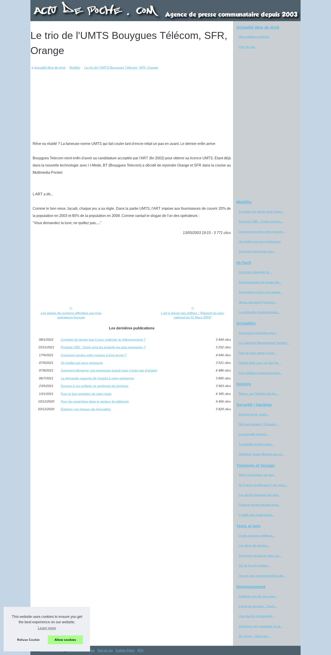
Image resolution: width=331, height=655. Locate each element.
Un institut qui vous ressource (82, 362)
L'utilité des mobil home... (257, 515)
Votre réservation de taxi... (257, 475)
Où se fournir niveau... (254, 565)
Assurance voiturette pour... (258, 333)
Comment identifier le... (255, 272)
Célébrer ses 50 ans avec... (258, 596)
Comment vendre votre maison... (262, 231)
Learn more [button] (47, 628)
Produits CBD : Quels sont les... (261, 221)
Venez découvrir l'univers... (258, 302)
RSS (140, 650)
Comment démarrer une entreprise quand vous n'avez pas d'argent (109, 370)
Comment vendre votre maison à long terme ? (94, 355)
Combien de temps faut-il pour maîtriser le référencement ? (103, 339)
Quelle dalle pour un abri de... (260, 363)
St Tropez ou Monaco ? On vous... (263, 485)
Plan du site (247, 47)
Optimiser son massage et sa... (261, 626)
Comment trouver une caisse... (261, 292)
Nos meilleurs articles (254, 36)
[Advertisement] (131, 104)
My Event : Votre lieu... (255, 636)
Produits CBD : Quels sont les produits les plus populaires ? (103, 347)
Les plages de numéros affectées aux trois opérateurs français (71, 315)
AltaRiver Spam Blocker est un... (262, 454)
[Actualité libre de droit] (165, 10)
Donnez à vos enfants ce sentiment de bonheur (94, 385)
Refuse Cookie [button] (28, 639)
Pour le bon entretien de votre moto (86, 393)
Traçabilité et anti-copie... (256, 444)
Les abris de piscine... (254, 545)
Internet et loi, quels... (254, 414)
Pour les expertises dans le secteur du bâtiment (95, 401)
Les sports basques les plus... (260, 495)
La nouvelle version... (254, 434)
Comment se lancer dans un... (260, 555)
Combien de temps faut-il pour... (261, 211)
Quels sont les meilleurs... (257, 535)
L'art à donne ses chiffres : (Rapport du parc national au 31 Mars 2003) (192, 315)
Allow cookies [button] (65, 639)
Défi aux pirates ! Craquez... (259, 424)
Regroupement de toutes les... (260, 282)
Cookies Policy (125, 650)
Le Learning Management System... (264, 342)
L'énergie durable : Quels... (258, 606)
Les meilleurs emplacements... (260, 373)
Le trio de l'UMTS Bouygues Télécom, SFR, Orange (121, 67)
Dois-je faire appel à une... (257, 353)
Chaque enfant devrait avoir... (260, 504)
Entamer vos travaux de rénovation (86, 409)
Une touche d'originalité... (257, 616)
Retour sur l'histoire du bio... (259, 393)
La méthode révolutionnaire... (260, 312)
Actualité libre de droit (49, 67)
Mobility (74, 67)
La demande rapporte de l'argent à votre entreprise (97, 378)
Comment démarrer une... (257, 251)
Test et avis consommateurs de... (262, 575)
